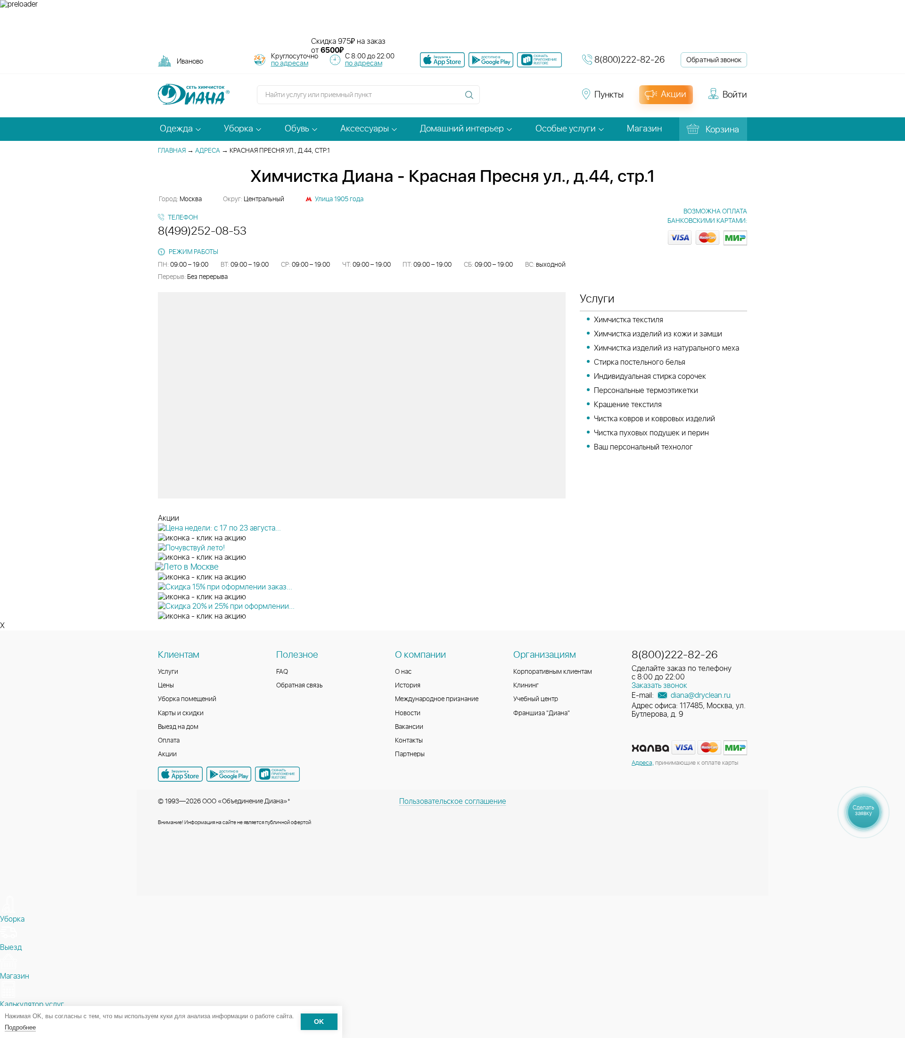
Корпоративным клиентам (552, 672)
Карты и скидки (181, 713)
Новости (407, 713)
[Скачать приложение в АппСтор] (442, 59)
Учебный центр (535, 699)
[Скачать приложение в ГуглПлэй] (491, 59)
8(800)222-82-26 (629, 60)
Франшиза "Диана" (541, 713)
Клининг (526, 685)
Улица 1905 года (339, 199)
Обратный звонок (713, 60)
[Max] (559, 99)
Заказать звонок (659, 685)
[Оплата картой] (650, 748)
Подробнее (20, 1027)
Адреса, (643, 763)
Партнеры (410, 754)
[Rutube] (526, 99)
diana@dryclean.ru (700, 695)
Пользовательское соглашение (452, 801)
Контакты (409, 740)
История (407, 685)
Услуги (168, 672)
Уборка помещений (187, 699)
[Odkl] (509, 99)
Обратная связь (299, 685)
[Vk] (492, 99)
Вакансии (409, 727)
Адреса (207, 150)
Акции (167, 754)
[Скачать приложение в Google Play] (228, 774)
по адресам (289, 63)
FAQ (282, 672)
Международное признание (436, 699)
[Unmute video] (452, 23)
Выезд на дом (178, 727)
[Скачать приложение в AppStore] (180, 774)
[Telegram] (543, 99)
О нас (403, 672)
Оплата (169, 740)
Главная (172, 150)
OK (319, 1022)
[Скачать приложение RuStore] (539, 59)
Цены (166, 685)
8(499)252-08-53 (202, 231)
